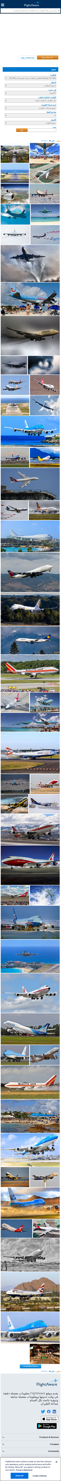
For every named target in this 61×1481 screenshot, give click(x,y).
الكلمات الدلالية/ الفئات (47, 97)
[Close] (56, 1462)
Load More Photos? (30, 1366)
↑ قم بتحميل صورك (48, 57)
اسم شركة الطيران (48, 105)
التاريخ (53, 120)
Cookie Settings (40, 1476)
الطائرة (53, 75)
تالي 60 (51, 141)
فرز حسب (52, 90)
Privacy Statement (24, 1470)
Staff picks (51, 112)
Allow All (19, 1476)
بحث (54, 127)
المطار (53, 82)
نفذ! (21, 130)
